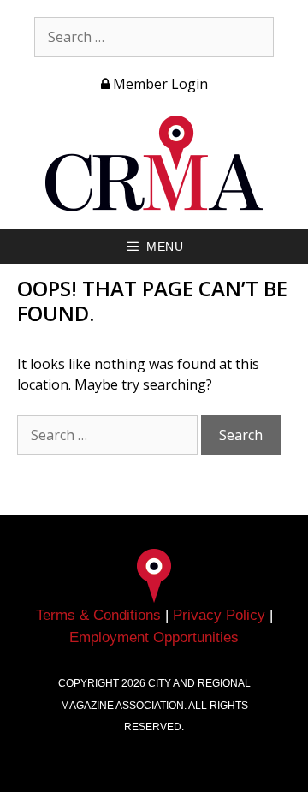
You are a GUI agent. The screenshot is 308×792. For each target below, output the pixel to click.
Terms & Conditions (98, 615)
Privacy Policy (219, 615)
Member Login (159, 83)
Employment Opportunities (154, 637)
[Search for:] (154, 36)
